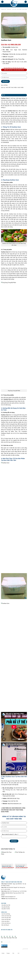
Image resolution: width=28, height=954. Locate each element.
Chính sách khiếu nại (6, 923)
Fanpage (8, 953)
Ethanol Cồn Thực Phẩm (6, 866)
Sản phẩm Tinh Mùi (6, 908)
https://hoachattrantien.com (11, 898)
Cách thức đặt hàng (6, 913)
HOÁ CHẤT (9, 9)
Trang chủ (3, 9)
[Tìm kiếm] (25, 2)
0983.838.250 (8, 893)
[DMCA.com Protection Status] (4, 946)
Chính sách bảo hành (6, 919)
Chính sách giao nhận (6, 917)
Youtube (3, 953)
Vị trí (18, 953)
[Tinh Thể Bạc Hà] (21, 857)
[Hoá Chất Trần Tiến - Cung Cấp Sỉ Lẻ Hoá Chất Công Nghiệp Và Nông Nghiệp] (14, 3)
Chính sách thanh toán (6, 915)
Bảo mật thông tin (5, 925)
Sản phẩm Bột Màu (6, 907)
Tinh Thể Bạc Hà (20, 866)
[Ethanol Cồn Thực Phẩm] (7, 857)
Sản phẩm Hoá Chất (6, 905)
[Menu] (2, 2)
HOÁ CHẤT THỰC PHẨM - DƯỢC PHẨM (19, 9)
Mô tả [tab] (3, 95)
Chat (13, 953)
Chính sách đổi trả (5, 921)
